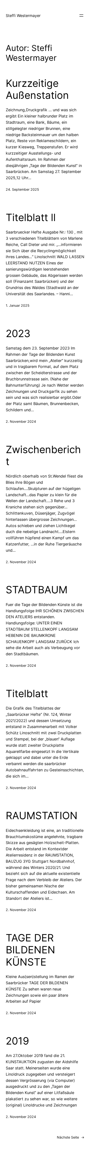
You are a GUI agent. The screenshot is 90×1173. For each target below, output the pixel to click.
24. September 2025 (22, 189)
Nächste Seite (70, 1137)
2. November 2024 (21, 421)
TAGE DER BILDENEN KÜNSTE (30, 950)
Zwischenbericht (43, 455)
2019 (17, 1041)
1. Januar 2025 (18, 305)
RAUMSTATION (42, 816)
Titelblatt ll (31, 217)
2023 (18, 333)
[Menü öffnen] (81, 15)
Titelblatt (27, 694)
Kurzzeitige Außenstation (37, 89)
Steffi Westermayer (23, 15)
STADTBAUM (36, 590)
